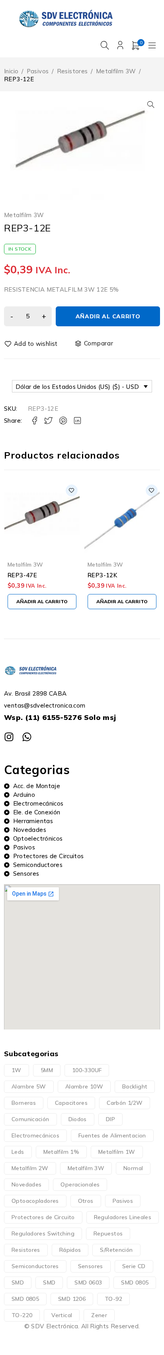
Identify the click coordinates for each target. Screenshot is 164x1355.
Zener (99, 1315)
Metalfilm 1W (116, 1151)
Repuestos (108, 1233)
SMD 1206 (72, 1298)
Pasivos (38, 71)
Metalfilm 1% (61, 1151)
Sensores (90, 1266)
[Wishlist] (31, 344)
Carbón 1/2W (125, 1102)
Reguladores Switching (43, 1233)
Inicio (11, 71)
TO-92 (113, 1298)
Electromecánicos (35, 1135)
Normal (133, 1168)
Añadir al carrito (108, 316)
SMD (18, 1282)
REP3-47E (22, 575)
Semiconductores (35, 1266)
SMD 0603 (88, 1282)
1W (16, 1070)
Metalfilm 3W (116, 71)
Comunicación (30, 1119)
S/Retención (116, 1249)
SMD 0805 (134, 1282)
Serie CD (134, 1266)
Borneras (24, 1102)
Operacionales (80, 1184)
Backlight (134, 1086)
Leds (18, 1151)
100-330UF (87, 1070)
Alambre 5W (29, 1086)
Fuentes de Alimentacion (112, 1135)
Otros (86, 1200)
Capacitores (71, 1102)
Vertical (61, 1315)
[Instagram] (9, 737)
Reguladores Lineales (123, 1217)
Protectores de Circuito (43, 1217)
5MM (47, 1070)
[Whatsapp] (27, 737)
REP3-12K (102, 575)
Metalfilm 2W (30, 1168)
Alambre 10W (84, 1086)
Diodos (77, 1119)
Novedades (26, 1184)
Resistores (72, 71)
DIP (110, 1119)
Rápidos (70, 1249)
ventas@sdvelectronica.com (44, 705)
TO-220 (22, 1315)
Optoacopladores (35, 1200)
